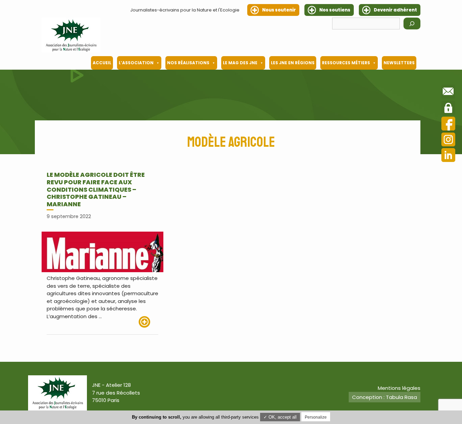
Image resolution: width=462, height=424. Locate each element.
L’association (136, 63)
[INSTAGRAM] (448, 140)
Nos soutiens (334, 10)
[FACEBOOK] (448, 125)
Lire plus (148, 322)
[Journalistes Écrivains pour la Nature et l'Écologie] (71, 35)
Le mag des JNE (240, 63)
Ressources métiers (346, 63)
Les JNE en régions (293, 63)
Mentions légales (399, 388)
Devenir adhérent (395, 10)
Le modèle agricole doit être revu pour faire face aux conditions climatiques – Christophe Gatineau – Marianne (96, 189)
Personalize (316, 417)
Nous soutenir (279, 10)
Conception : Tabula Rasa (384, 397)
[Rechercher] (411, 23)
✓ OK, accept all (280, 417)
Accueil (102, 63)
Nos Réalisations (188, 63)
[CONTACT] (448, 93)
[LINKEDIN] (448, 156)
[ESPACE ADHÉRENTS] (448, 109)
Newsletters (399, 63)
